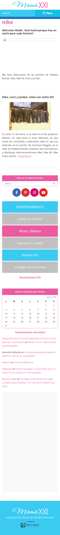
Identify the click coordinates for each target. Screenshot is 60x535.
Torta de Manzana (23, 362)
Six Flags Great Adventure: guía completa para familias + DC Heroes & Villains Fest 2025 (28, 382)
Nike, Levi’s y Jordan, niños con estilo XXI (28, 97)
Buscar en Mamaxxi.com (30, 178)
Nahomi (6, 362)
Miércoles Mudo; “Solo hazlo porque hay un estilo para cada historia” (29, 31)
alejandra (7, 368)
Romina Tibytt (9, 378)
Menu (48, 13)
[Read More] (24, 156)
